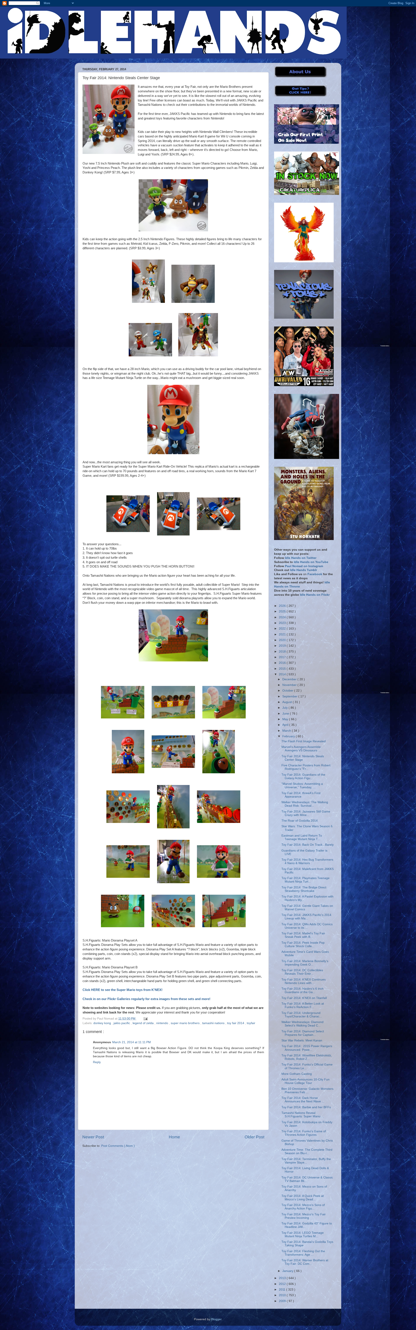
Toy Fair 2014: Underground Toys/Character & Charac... (301, 1014)
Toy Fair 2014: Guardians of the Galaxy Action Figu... (303, 776)
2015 (283, 668)
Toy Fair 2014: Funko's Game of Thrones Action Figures (303, 1133)
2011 (282, 1289)
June (286, 713)
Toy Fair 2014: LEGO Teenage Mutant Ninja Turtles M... (302, 1234)
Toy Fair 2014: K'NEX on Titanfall (304, 998)
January (288, 1271)
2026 (283, 605)
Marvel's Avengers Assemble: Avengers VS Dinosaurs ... (301, 748)
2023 (283, 623)
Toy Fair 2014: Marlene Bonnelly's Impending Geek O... (304, 963)
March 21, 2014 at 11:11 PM (131, 1042)
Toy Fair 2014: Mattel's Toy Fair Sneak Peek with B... (303, 935)
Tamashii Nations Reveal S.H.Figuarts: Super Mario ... (302, 1114)
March (287, 730)
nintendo (162, 1023)
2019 (283, 645)
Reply (97, 1062)
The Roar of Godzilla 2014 (299, 820)
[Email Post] (145, 1018)
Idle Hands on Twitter (300, 558)
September (290, 696)
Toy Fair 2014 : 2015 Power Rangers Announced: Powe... (306, 1047)
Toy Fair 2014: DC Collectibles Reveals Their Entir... (302, 972)
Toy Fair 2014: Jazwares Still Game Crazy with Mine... (305, 813)
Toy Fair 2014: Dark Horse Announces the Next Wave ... (302, 1099)
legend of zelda (143, 1023)
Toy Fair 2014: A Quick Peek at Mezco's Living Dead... (302, 1197)
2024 (283, 617)
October (288, 690)
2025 (283, 611)
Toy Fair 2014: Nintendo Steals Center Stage (302, 758)
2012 (283, 1284)
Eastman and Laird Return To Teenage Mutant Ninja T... (301, 837)
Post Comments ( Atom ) (118, 1145)
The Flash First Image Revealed (303, 741)
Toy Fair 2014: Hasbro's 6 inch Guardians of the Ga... (302, 990)
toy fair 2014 (236, 1023)
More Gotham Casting (296, 1073)
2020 (283, 640)
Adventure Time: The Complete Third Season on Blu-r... (306, 1151)
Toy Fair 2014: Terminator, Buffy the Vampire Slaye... (306, 1160)
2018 (283, 651)
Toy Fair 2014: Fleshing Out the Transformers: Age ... (303, 1253)
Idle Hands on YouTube (311, 562)
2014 (283, 674)
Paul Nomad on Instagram (304, 566)
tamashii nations (213, 1023)
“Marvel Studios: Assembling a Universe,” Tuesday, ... (302, 785)
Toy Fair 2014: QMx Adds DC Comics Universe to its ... (307, 926)
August (287, 702)
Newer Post (93, 1137)
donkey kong (102, 1023)
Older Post (254, 1137)
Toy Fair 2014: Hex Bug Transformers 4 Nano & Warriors (307, 861)
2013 (283, 1278)
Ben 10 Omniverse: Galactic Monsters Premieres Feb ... (307, 1090)
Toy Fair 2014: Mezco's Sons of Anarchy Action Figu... (303, 1206)
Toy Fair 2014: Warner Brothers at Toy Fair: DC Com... (304, 1262)
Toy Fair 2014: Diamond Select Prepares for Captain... (302, 1033)
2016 (283, 662)
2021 (283, 634)
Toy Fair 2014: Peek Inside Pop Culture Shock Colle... (303, 944)
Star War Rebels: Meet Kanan (301, 1040)
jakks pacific (122, 1023)
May (285, 719)
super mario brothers (185, 1023)
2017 (283, 657)
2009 (283, 1301)
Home (174, 1137)
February (289, 736)
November (289, 685)
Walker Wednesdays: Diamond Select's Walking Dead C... (302, 1023)
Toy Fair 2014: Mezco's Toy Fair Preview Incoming (303, 1216)
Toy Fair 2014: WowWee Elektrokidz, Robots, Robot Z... (306, 1057)
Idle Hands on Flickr (315, 594)
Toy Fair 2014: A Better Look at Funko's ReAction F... (302, 1005)
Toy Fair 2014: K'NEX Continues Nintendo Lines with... (303, 981)
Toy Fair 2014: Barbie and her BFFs (306, 1107)
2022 (283, 628)
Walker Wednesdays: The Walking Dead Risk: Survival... (304, 804)
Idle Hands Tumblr (303, 570)
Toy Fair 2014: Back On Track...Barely (307, 844)
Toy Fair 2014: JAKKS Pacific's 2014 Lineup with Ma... (306, 916)
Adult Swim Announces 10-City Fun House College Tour (305, 1081)
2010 (283, 1295)
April (285, 724)
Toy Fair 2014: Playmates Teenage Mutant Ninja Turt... (305, 879)
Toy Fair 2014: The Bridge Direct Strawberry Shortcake (303, 889)
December (289, 679)
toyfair (251, 1023)
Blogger (216, 1319)
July (285, 707)
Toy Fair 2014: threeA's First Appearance (300, 794)
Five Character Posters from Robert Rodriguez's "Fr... (305, 767)
